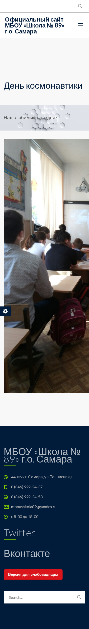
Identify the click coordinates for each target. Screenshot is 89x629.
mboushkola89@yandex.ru (33, 506)
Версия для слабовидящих (33, 574)
